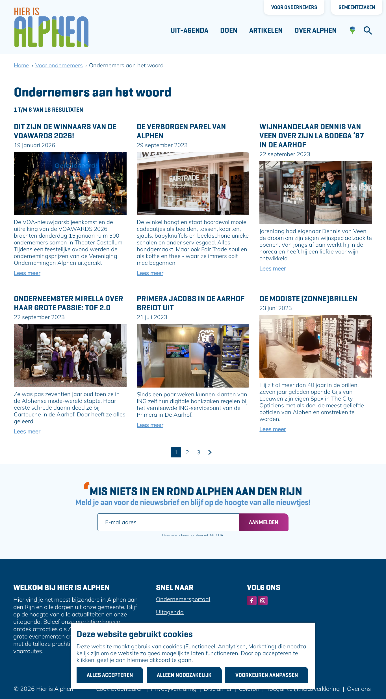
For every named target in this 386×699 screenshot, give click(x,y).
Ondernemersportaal (183, 599)
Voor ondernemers (294, 7)
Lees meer (27, 272)
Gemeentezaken (357, 7)
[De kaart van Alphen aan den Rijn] (352, 30)
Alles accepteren (110, 675)
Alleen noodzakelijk (184, 675)
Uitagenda (170, 612)
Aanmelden (263, 522)
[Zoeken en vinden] (367, 30)
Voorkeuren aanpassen (266, 675)
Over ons (359, 688)
